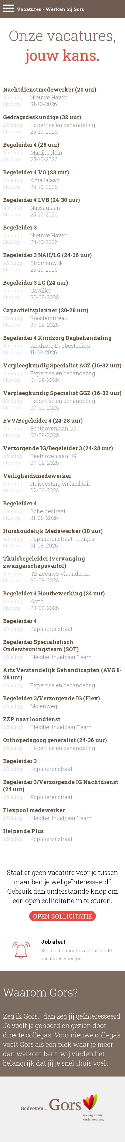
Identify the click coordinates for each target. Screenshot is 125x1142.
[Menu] (8, 10)
